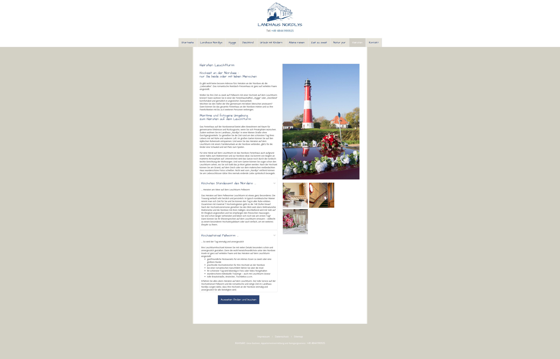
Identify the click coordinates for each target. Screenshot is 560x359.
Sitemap (298, 336)
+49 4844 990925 (282, 30)
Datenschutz (282, 336)
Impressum (263, 336)
